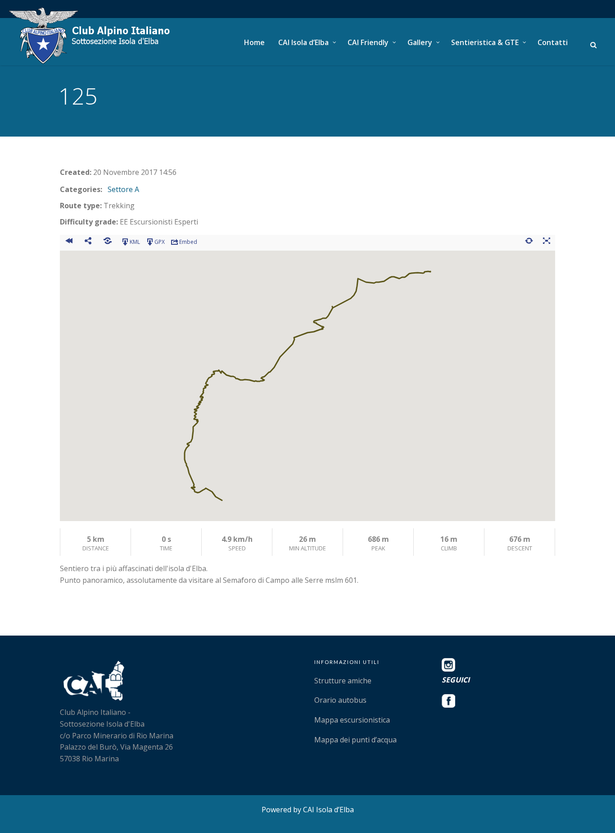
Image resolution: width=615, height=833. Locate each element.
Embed (188, 242)
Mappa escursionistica (352, 720)
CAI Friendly (368, 42)
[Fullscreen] (546, 242)
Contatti (553, 42)
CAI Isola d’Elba (303, 42)
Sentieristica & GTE (485, 42)
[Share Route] (88, 242)
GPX (159, 242)
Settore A (123, 189)
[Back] (68, 242)
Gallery (419, 42)
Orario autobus (340, 700)
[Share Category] (107, 242)
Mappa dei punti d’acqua (355, 740)
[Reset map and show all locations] (529, 242)
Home (254, 42)
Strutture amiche (342, 681)
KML (135, 242)
